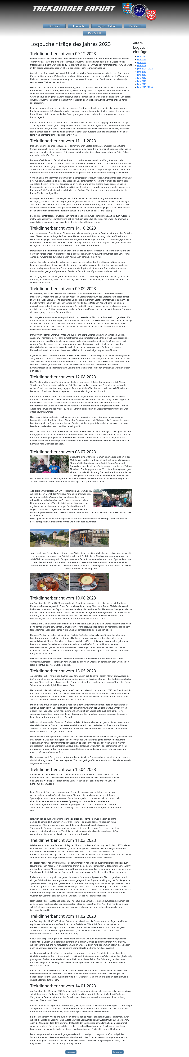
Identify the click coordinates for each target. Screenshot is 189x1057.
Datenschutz (117, 1052)
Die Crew (135, 26)
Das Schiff (94, 33)
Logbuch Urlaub (106, 26)
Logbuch (78, 26)
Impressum (71, 1052)
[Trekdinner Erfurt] (94, 11)
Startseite (54, 26)
